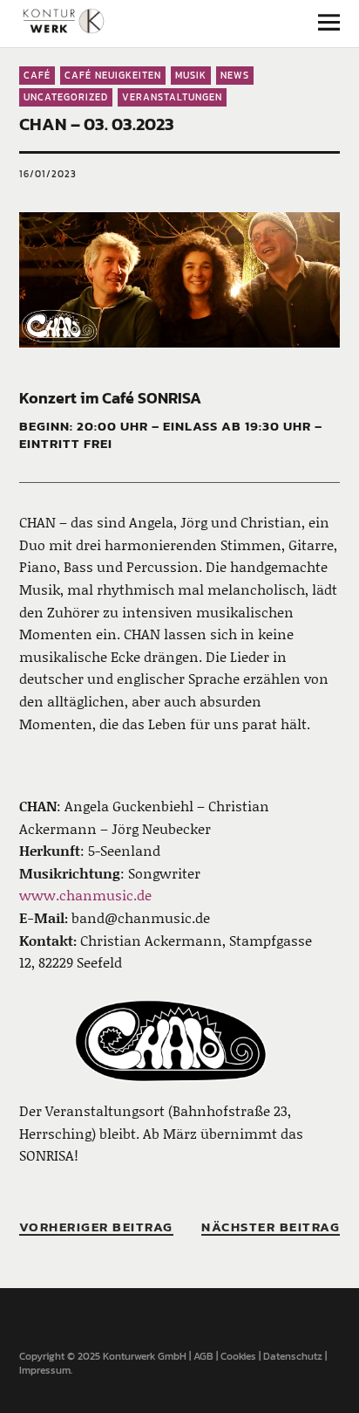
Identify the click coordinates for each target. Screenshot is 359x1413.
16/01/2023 (48, 174)
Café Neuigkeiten (112, 75)
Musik (191, 75)
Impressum (45, 1370)
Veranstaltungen (172, 97)
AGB (203, 1356)
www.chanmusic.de (85, 895)
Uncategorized (66, 97)
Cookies (238, 1356)
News (234, 75)
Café (37, 75)
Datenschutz (292, 1356)
